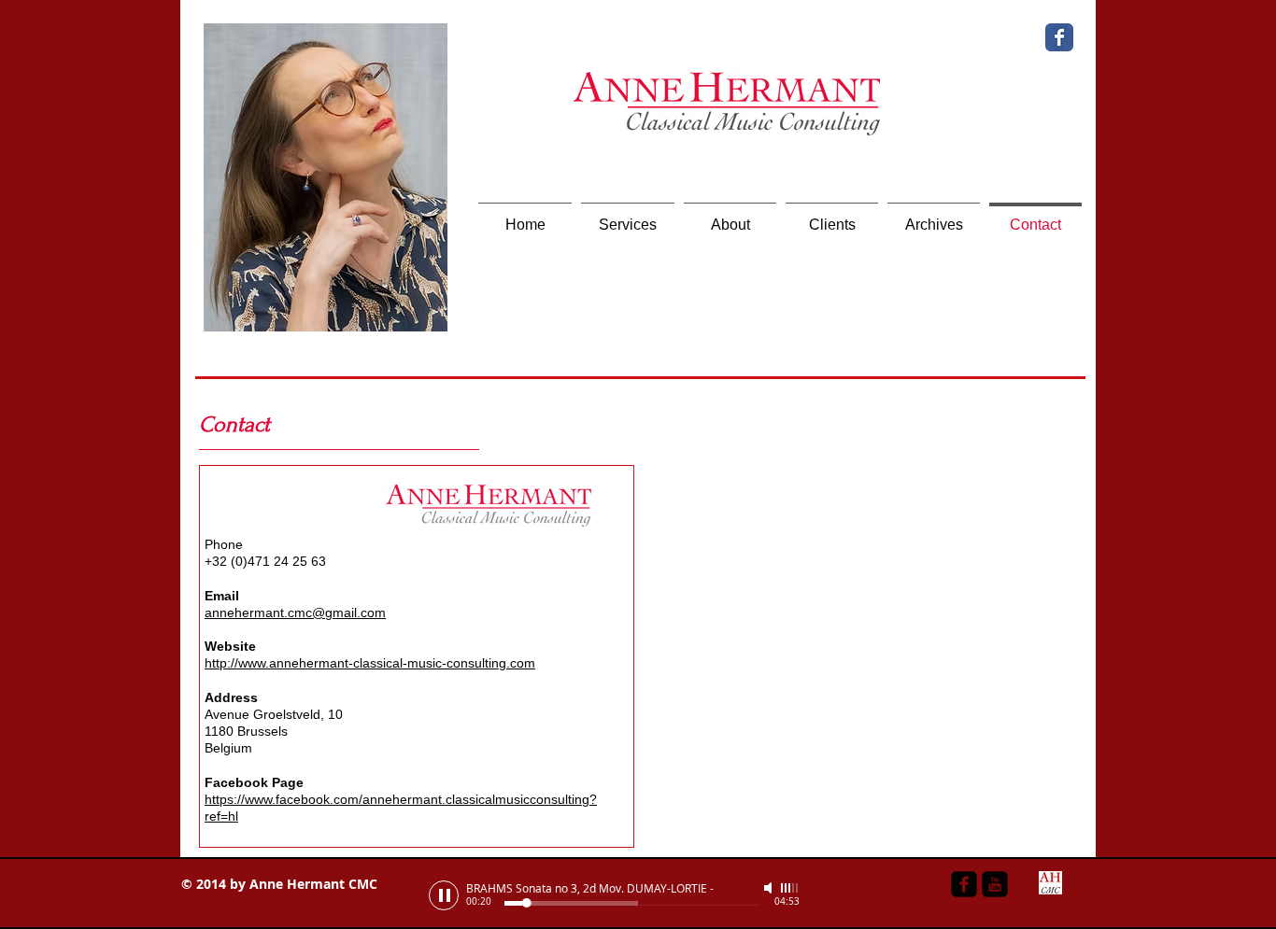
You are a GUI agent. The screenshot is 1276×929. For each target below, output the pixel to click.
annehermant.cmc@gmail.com (295, 612)
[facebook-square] (964, 884)
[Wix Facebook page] (1059, 37)
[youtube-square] (995, 884)
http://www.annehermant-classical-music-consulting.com (370, 662)
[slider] (790, 888)
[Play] (443, 895)
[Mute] (769, 888)
